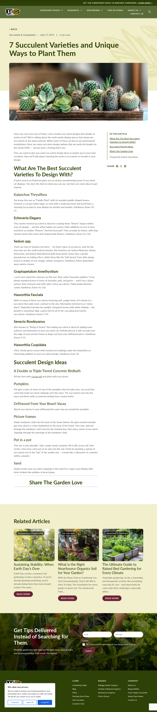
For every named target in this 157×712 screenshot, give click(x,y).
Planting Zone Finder (80, 696)
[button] (117, 166)
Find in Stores (115, 10)
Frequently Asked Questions (124, 156)
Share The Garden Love (121, 151)
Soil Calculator (78, 700)
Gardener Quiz (78, 703)
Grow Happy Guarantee (137, 692)
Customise (15, 702)
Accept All (45, 702)
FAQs (74, 692)
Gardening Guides (50, 10)
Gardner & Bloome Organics (109, 689)
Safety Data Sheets (135, 696)
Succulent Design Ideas (121, 146)
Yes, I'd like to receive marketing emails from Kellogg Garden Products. (111, 644)
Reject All (30, 702)
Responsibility (133, 689)
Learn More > (145, 2)
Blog (74, 689)
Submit (88, 651)
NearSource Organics (106, 692)
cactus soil (36, 376)
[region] (30, 695)
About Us (133, 10)
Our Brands (93, 10)
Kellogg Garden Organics (108, 685)
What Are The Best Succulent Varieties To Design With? (125, 140)
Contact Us (137, 13)
